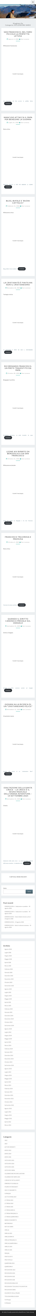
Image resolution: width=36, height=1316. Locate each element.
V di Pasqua (8, 1300)
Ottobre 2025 (8, 982)
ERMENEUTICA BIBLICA (11, 1183)
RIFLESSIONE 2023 (10, 1270)
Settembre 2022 (9, 1105)
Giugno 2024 (8, 1035)
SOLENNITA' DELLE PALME (12, 1293)
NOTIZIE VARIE (9, 1226)
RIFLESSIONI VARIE (10, 1290)
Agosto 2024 (8, 1029)
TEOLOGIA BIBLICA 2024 (12, 1296)
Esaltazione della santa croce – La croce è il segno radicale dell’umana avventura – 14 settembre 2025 (18, 792)
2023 (6, 1143)
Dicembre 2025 (9, 976)
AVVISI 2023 (8, 1150)
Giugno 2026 (8, 956)
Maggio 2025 (8, 999)
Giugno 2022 (8, 1115)
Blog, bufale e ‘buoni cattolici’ (18, 202)
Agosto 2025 (8, 989)
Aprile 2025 (8, 1002)
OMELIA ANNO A (9, 1236)
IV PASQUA (8, 1193)
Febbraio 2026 (9, 969)
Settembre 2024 (9, 1025)
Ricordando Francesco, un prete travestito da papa (18, 368)
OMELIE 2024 (8, 1246)
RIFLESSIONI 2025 (10, 1276)
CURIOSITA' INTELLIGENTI (12, 1180)
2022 (6, 1140)
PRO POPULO (8, 1260)
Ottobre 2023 (8, 1062)
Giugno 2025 (8, 995)
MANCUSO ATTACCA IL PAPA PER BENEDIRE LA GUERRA (18, 118)
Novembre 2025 (9, 979)
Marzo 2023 (8, 1085)
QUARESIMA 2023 (9, 1263)
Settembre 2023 (9, 1065)
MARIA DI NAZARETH (11, 1220)
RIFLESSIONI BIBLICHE (11, 1283)
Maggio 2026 (8, 959)
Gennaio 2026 (8, 972)
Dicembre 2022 (9, 1095)
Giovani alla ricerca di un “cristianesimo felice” (18, 705)
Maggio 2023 (8, 1078)
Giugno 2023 (8, 1075)
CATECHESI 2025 (9, 1167)
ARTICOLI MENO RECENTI (18, 877)
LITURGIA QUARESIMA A (11, 1217)
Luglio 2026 (8, 952)
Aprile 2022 (8, 1122)
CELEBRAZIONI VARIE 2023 (12, 1177)
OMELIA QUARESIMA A (11, 1243)
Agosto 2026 (8, 949)
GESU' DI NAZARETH (10, 1190)
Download (8, 103)
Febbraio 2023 (9, 1088)
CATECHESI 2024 (9, 1163)
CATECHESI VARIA (10, 1170)
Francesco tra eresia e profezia (18, 538)
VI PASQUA (8, 1303)
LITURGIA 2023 (9, 1200)
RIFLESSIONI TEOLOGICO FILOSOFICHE (16, 1286)
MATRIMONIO (9, 1223)
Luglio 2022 (8, 1112)
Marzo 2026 (8, 966)
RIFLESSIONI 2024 (10, 1273)
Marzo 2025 (8, 1005)
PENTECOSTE (9, 1256)
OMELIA (7, 1230)
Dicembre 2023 (9, 1055)
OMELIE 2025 (8, 1250)
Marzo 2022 (8, 1125)
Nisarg (32, 1312)
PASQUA (7, 1253)
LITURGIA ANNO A (10, 1210)
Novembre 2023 (9, 1059)
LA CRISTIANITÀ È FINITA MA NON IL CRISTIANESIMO (18, 284)
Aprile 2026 (8, 962)
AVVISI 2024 (8, 1153)
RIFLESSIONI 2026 (10, 1280)
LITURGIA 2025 (9, 1207)
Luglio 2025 (8, 992)
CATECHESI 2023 (9, 1160)
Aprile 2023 (8, 1082)
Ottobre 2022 (8, 1102)
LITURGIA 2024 (9, 1203)
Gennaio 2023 (8, 1092)
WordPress (22, 1312)
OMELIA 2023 (8, 1233)
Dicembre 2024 (9, 1015)
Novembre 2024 (9, 1019)
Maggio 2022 (8, 1118)
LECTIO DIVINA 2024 (10, 1197)
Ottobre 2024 (8, 1022)
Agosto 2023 (8, 1068)
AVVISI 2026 (8, 1157)
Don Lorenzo (25, 39)
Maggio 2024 (8, 1039)
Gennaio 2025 (8, 1012)
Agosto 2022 (8, 1108)
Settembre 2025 (9, 986)
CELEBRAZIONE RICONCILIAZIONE (15, 1173)
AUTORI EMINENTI (10, 1147)
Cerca (4, 888)
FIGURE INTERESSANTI (11, 1187)
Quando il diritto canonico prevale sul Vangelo (18, 621)
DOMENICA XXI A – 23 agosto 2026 (14, 922)
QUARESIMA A (9, 1266)
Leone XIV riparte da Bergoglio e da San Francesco (18, 453)
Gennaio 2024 (8, 1052)
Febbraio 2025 (9, 1009)
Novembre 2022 (9, 1098)
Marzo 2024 (8, 1045)
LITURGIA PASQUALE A (11, 1213)
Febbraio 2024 (9, 1049)
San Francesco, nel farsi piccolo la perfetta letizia (18, 34)
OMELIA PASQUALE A (10, 1240)
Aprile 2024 (8, 1042)
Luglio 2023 (8, 1072)
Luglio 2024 (8, 1032)
